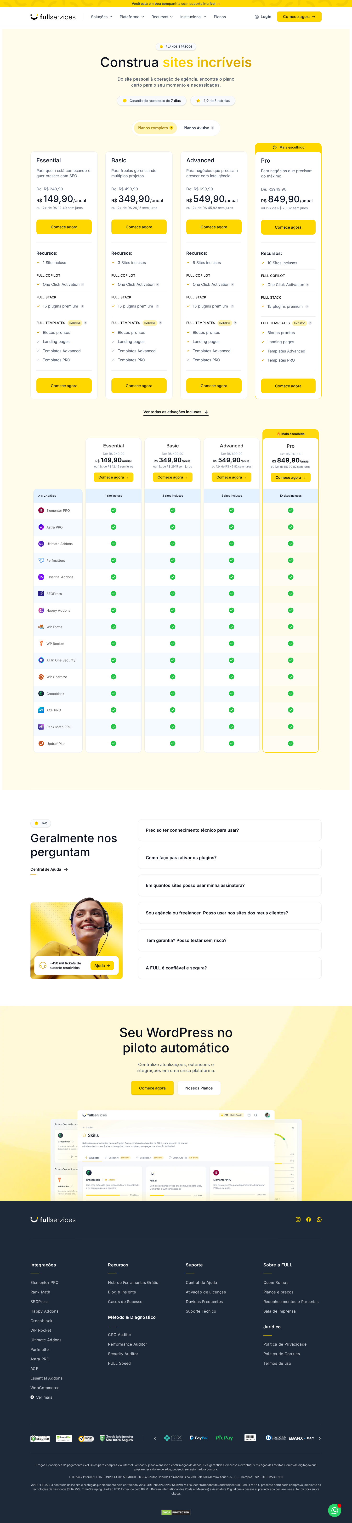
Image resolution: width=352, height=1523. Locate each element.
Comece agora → (113, 477)
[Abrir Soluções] (111, 17)
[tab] (155, 128)
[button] (176, 411)
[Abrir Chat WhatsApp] (334, 1510)
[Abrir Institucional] (205, 17)
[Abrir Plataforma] (143, 17)
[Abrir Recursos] (171, 17)
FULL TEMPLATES (58, 323)
